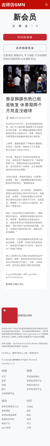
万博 (29, 427)
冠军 (29, 410)
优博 (29, 419)
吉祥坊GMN (13, 4)
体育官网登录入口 (10, 406)
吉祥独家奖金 (25, 48)
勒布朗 (9, 284)
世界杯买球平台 (34, 380)
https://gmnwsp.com (31, 334)
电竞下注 (6, 423)
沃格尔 (16, 284)
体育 (4, 380)
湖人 (22, 284)
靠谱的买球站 (8, 419)
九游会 (30, 406)
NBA (12, 117)
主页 (4, 376)
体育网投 (6, 410)
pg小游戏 (6, 427)
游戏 (4, 384)
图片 (4, 389)
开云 (29, 423)
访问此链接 (25, 37)
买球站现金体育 (9, 414)
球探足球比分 (33, 384)
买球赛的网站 (33, 376)
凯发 (29, 414)
